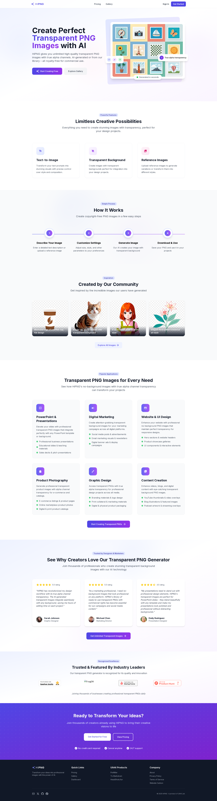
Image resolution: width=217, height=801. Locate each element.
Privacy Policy (155, 776)
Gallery (109, 4)
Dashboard (75, 779)
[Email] (33, 793)
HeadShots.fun (117, 779)
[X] (38, 793)
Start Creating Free (47, 71)
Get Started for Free (97, 736)
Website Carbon (156, 783)
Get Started (178, 4)
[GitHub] (42, 793)
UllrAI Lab (181, 794)
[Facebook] (47, 793)
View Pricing (123, 737)
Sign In (166, 4)
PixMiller (114, 772)
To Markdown (116, 776)
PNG (39, 4)
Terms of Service (157, 779)
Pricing (97, 4)
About (152, 772)
